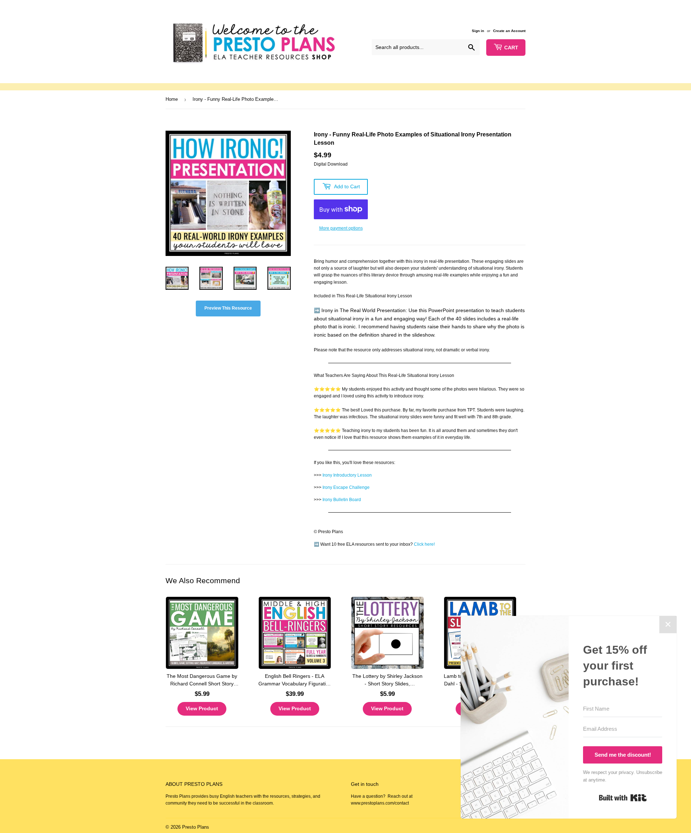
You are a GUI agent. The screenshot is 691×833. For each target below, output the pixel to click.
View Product (202, 708)
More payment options (341, 228)
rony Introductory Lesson (348, 475)
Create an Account (509, 31)
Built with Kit (623, 797)
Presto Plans (195, 827)
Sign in (478, 31)
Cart (511, 47)
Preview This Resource (228, 308)
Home (172, 99)
